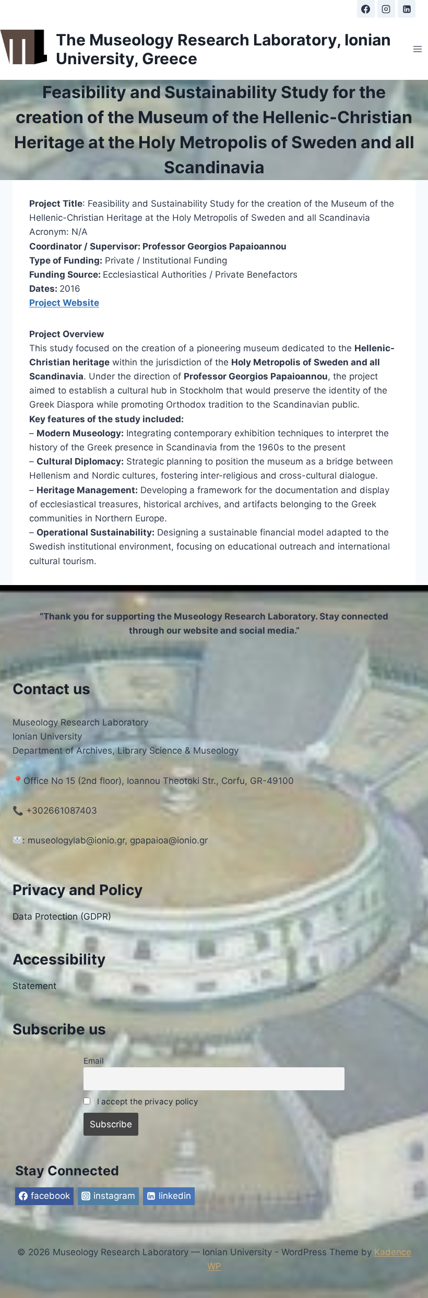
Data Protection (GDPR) (62, 916)
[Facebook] (366, 9)
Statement (34, 986)
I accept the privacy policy (147, 1101)
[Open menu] (417, 49)
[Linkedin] (406, 9)
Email (94, 1061)
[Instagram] (386, 9)
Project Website (64, 302)
